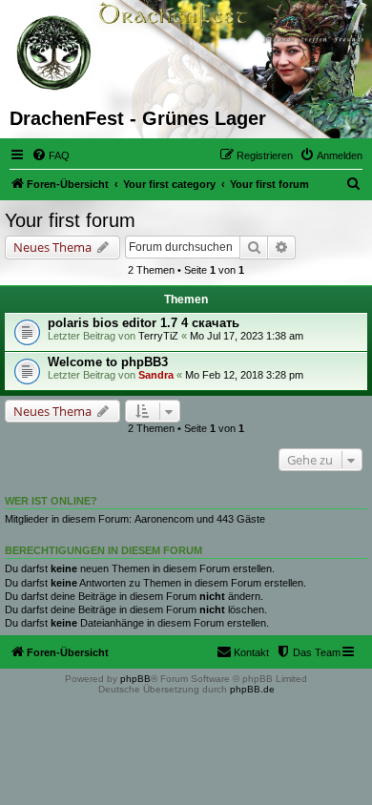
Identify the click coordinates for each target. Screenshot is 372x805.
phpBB (135, 678)
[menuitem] (50, 155)
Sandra (156, 375)
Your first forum (70, 220)
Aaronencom (164, 519)
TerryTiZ (158, 335)
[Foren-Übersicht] (55, 53)
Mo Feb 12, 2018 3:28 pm (244, 375)
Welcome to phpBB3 (108, 362)
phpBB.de (252, 689)
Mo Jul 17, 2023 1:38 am (246, 335)
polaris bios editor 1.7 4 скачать (143, 323)
